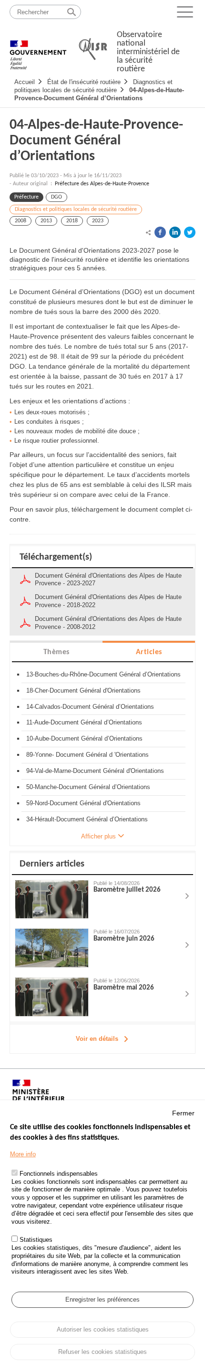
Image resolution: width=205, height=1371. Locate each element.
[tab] (56, 651)
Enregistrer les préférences (102, 1299)
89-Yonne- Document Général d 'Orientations (87, 754)
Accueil (24, 82)
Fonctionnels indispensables (59, 1173)
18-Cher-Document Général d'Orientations (83, 690)
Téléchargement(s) (56, 557)
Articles (149, 652)
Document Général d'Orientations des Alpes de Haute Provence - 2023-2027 (108, 579)
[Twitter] (189, 232)
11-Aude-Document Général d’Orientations (84, 722)
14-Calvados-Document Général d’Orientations (90, 706)
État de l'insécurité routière (84, 82)
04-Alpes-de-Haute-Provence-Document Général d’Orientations (99, 94)
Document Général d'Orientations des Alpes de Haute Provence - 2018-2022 (108, 601)
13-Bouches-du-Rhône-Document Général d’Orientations (103, 674)
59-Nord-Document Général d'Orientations (83, 803)
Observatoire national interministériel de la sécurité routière (148, 52)
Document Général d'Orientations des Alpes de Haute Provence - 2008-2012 (108, 622)
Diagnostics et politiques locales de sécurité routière (76, 209)
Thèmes (56, 652)
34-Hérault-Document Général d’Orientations (87, 819)
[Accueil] (38, 49)
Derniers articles (52, 864)
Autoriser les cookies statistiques (103, 1329)
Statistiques (36, 1239)
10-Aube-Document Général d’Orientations (84, 738)
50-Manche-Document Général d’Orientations (88, 786)
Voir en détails (97, 1038)
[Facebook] (160, 232)
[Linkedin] (175, 232)
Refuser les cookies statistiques (102, 1351)
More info (23, 1154)
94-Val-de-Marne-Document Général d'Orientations (95, 770)
